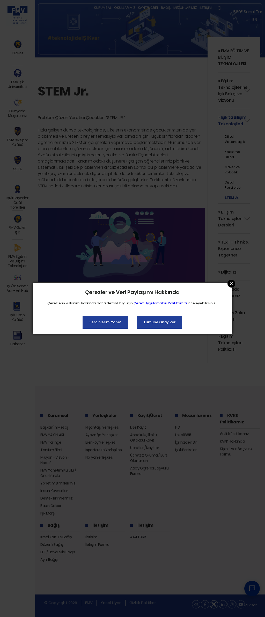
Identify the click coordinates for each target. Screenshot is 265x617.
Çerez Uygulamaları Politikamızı (160, 303)
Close (231, 284)
